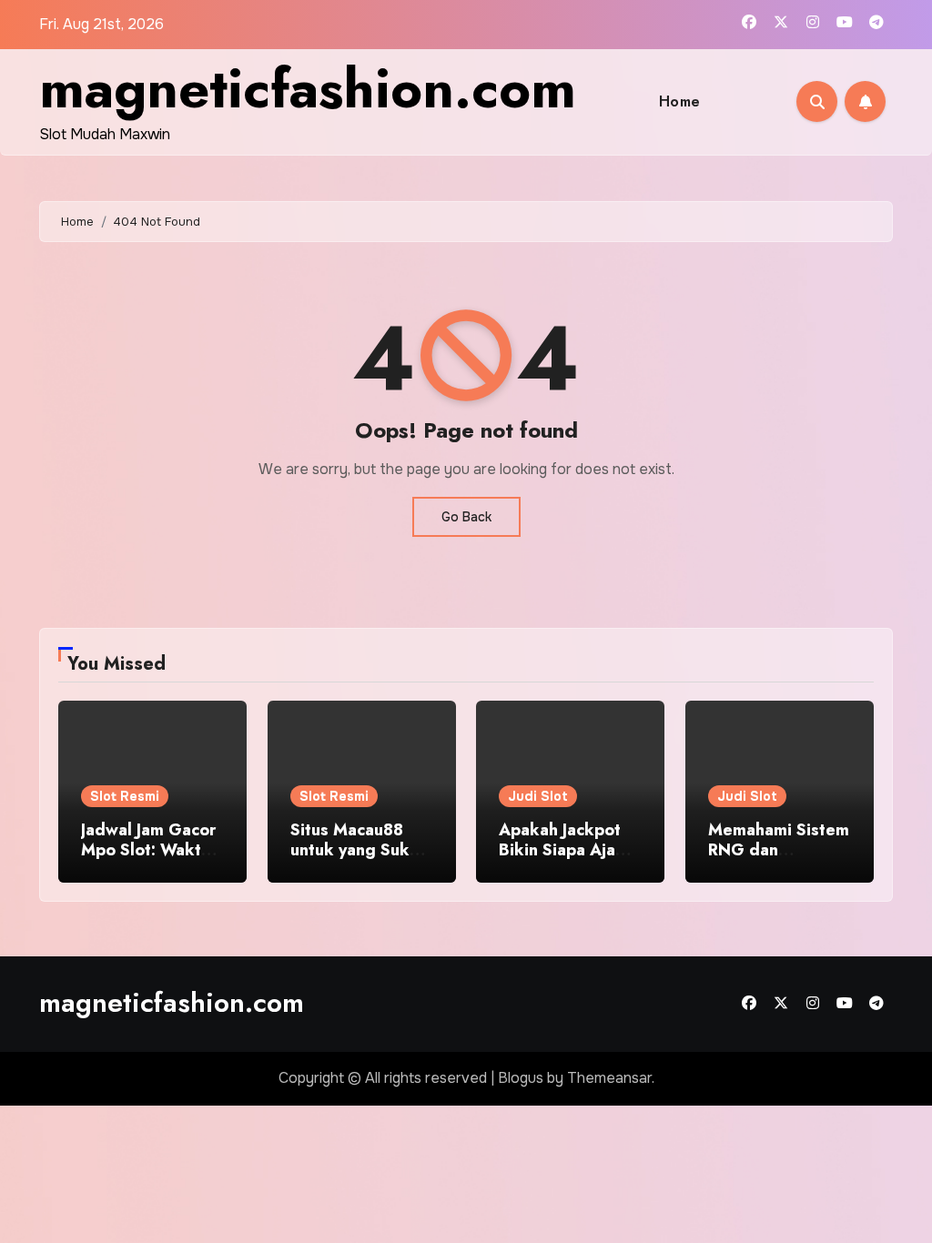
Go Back (466, 517)
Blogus (520, 1077)
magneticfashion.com (307, 88)
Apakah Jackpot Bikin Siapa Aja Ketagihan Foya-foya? (560, 859)
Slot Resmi (124, 796)
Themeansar (609, 1077)
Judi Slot (538, 796)
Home (680, 101)
